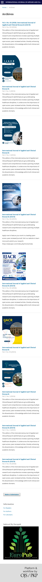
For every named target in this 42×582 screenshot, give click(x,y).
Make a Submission (12, 495)
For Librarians (8, 515)
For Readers (7, 508)
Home (4, 7)
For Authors (7, 511)
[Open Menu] (2, 2)
